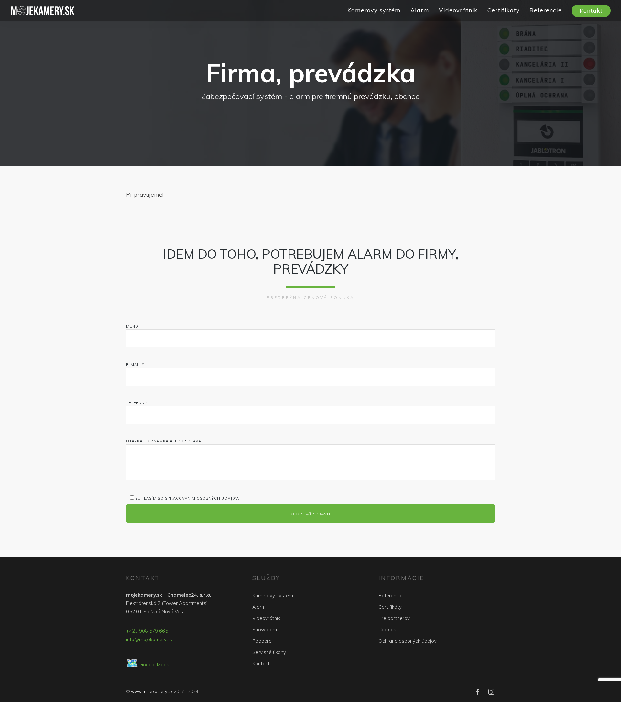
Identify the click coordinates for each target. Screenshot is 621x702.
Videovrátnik (458, 10)
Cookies (387, 630)
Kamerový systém (374, 10)
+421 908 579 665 (147, 631)
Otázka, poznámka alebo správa (163, 441)
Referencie (545, 10)
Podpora (262, 641)
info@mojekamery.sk (149, 639)
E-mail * (135, 364)
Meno (132, 326)
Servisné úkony (269, 652)
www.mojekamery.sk (152, 691)
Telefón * (137, 403)
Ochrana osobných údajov (407, 641)
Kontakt (591, 10)
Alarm (419, 10)
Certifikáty (503, 10)
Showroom (264, 630)
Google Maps (147, 665)
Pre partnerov (394, 618)
